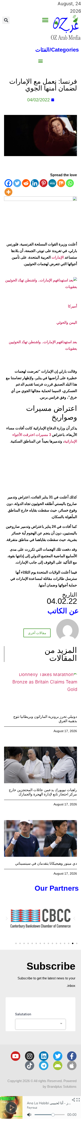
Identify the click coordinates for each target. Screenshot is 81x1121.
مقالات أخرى (37, 633)
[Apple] (71, 1065)
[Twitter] (17, 183)
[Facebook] (8, 183)
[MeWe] (52, 183)
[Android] (58, 1065)
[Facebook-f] (71, 1056)
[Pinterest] (43, 183)
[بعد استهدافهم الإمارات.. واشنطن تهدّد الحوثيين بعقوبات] (40, 287)
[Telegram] (43, 1065)
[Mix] (61, 183)
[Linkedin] (35, 183)
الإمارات (58, 257)
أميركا (72, 306)
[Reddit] (26, 183)
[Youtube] (15, 1056)
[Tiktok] (29, 1065)
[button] (45, 20)
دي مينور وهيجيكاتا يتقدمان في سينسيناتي (46, 863)
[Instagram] (29, 1056)
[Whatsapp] (70, 183)
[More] (8, 192)
